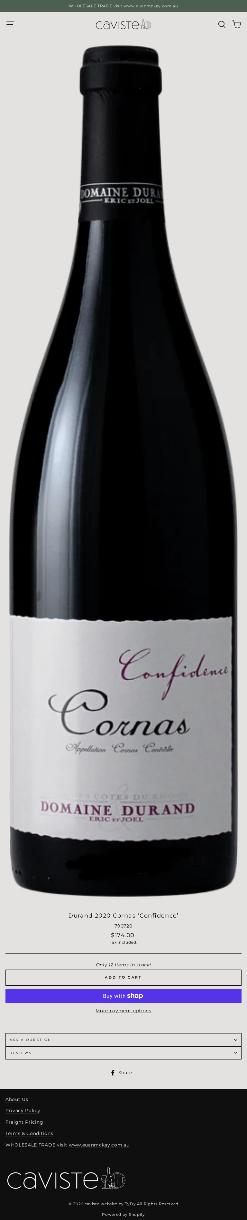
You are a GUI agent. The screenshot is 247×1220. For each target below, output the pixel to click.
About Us (16, 1099)
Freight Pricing (24, 1122)
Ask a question (30, 1040)
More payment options (123, 1010)
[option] (123, 6)
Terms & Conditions (29, 1133)
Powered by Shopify (123, 1214)
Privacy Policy (23, 1110)
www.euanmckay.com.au (99, 1144)
